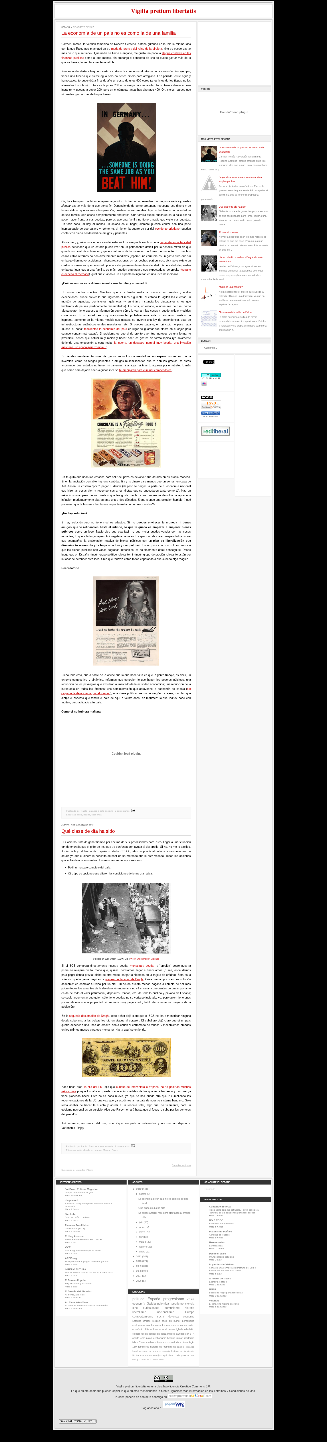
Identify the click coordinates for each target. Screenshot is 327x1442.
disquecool (71, 1200)
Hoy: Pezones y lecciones (78, 1283)
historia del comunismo (163, 1346)
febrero (143, 1246)
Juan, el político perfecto (77, 1217)
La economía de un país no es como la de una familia (118, 33)
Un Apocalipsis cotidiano (221, 1257)
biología (136, 1359)
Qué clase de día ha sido (88, 831)
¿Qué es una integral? (231, 287)
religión (156, 1320)
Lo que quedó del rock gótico (80, 1192)
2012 (138, 1189)
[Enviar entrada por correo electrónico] (132, 811)
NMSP (212, 1289)
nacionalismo (165, 1312)
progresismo (173, 1299)
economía (96, 814)
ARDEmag (71, 1258)
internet (159, 1325)
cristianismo (159, 1338)
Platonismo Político (220, 1231)
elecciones (188, 1316)
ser (187, 1333)
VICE (68, 1247)
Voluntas (214, 1300)
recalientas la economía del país (105, 329)
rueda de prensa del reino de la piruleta (136, 48)
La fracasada (216, 1245)
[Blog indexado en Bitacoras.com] (210, 416)
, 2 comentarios (121, 811)
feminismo (143, 1346)
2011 (138, 1256)
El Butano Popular (75, 1280)
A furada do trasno (220, 1278)
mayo (142, 1232)
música (171, 1333)
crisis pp (167, 1320)
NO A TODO (216, 1220)
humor (177, 1320)
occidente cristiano (167, 228)
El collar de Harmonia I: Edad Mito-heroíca (86, 1305)
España (154, 1299)
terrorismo (177, 1303)
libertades (189, 1338)
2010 (138, 1261)
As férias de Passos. (219, 1235)
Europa (189, 1312)
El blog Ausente (74, 1236)
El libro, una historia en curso (224, 1304)
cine (135, 1307)
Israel (135, 1351)
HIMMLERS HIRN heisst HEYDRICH (83, 1239)
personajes (188, 1320)
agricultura (168, 1355)
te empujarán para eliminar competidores (145, 370)
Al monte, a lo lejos (75, 1294)
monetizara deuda (141, 965)
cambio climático (185, 1347)
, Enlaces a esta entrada (100, 811)
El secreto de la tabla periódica (235, 312)
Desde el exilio (217, 1253)
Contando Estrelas (220, 1206)
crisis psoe (180, 1355)
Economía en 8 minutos (221, 1223)
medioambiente (154, 1342)
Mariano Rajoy (110, 1150)
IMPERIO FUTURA (75, 1269)
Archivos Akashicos (76, 1302)
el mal (191, 1355)
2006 (138, 1280)
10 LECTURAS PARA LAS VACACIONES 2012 (89, 1272)
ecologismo (138, 1325)
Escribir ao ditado (218, 1282)
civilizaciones (158, 1359)
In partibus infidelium (221, 1264)
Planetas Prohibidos (77, 1225)
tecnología (188, 1342)
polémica (163, 1303)
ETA (192, 1333)
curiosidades (151, 1307)
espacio (166, 1351)
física (163, 1333)
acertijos (157, 1355)
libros (167, 1325)
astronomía (146, 1355)
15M (134, 1346)
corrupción (146, 1338)
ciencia (189, 1303)
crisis (79, 814)
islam (135, 1342)
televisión (189, 1329)
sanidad (180, 1333)
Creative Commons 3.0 (195, 1386)
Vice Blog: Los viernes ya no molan (83, 1250)
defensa (173, 1316)
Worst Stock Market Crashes (144, 959)
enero (142, 1251)
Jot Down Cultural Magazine (81, 1189)
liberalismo (139, 1312)
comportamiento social (148, 1316)
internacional (160, 1329)
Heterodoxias (217, 1242)
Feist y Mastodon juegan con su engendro (87, 1261)
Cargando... (210, 1189)
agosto (142, 1194)
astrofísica (146, 1359)
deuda (86, 814)
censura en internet (150, 1351)
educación (154, 1333)
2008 (138, 1271)
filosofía (150, 1325)
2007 (138, 1276)
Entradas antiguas (181, 1165)
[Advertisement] (234, 53)
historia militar (174, 1338)
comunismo (172, 1307)
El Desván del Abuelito (78, 1291)
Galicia (151, 1303)
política (138, 1299)
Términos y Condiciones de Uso (234, 1391)
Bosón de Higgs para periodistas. (226, 1292)
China (142, 1342)
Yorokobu (70, 1214)
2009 (138, 1266)
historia (189, 1307)
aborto (135, 1338)
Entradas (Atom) (84, 1170)
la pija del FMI (93, 1087)
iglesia (179, 1329)
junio (141, 1227)
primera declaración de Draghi (124, 979)
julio (141, 1222)
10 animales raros (228, 232)
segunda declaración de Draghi (89, 1015)
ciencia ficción (140, 1333)
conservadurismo (172, 1342)
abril (141, 1237)
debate (171, 1329)
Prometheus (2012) (75, 1228)
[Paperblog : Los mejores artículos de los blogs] (174, 1408)
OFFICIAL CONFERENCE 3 (78, 1421)
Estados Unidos (141, 1320)
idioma (148, 1329)
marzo (142, 1241)
